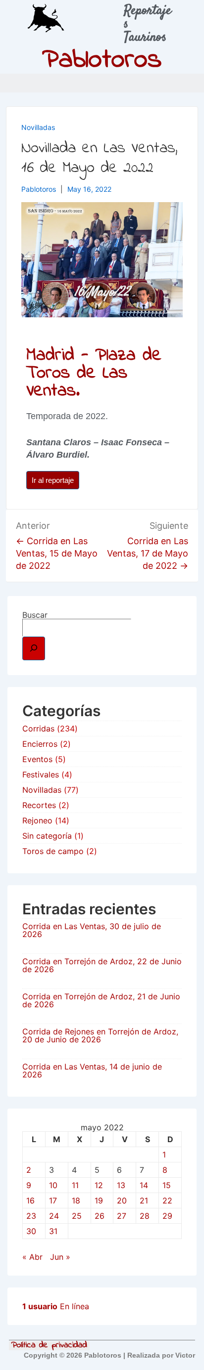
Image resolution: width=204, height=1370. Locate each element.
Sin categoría (47, 836)
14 (144, 1185)
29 (167, 1216)
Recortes (39, 805)
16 (30, 1200)
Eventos (37, 759)
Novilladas (38, 127)
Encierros (39, 744)
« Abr (32, 1257)
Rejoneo (37, 820)
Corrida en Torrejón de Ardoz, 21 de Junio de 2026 (101, 1000)
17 (53, 1200)
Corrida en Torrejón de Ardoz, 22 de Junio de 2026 (102, 965)
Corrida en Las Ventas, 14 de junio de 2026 (92, 1070)
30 (31, 1231)
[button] (194, 83)
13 (121, 1185)
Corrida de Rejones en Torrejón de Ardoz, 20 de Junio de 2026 (100, 1035)
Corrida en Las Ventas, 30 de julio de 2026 (91, 930)
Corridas (38, 728)
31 (53, 1231)
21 (144, 1200)
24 (54, 1216)
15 (166, 1185)
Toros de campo (53, 851)
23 (31, 1216)
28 (145, 1216)
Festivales (40, 774)
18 (76, 1200)
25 (77, 1216)
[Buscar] (33, 648)
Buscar (35, 615)
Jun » (60, 1257)
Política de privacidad (49, 1345)
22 (167, 1200)
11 (75, 1185)
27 (121, 1216)
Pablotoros (102, 60)
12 (99, 1185)
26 (99, 1216)
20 (122, 1200)
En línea (55, 1306)
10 (53, 1185)
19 (99, 1200)
